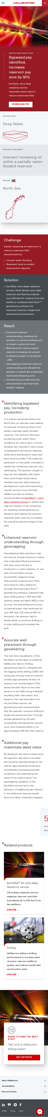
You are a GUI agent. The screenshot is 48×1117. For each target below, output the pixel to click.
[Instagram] (15, 1104)
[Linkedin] (3, 1104)
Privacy (13, 1111)
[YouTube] (9, 1104)
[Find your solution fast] (40, 1112)
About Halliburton (10, 1081)
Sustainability (8, 1086)
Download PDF (21, 104)
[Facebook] (21, 1104)
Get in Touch (24, 1057)
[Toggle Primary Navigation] (3, 3)
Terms (21, 1111)
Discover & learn (9, 1092)
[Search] (45, 3)
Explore (12, 910)
